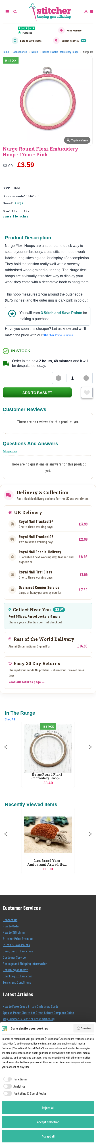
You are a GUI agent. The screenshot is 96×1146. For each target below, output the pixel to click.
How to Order (11, 926)
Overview (86, 1028)
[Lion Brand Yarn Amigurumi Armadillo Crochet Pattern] (48, 834)
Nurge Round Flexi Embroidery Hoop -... (47, 776)
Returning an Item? (15, 970)
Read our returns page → (26, 682)
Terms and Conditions (17, 982)
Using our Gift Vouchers (18, 951)
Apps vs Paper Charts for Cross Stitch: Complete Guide (38, 1012)
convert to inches (15, 216)
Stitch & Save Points (16, 945)
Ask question (10, 451)
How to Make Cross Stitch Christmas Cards (30, 1006)
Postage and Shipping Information (25, 963)
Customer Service (14, 957)
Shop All (10, 719)
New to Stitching (14, 932)
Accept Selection (48, 1122)
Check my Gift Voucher (17, 976)
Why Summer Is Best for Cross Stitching (28, 1019)
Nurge (19, 203)
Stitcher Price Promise (58, 335)
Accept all (48, 1136)
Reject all (48, 1107)
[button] (15, 11)
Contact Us (10, 920)
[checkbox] (14, 1079)
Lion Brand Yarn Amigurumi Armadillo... (47, 863)
